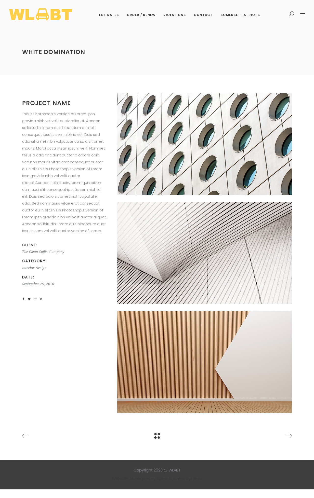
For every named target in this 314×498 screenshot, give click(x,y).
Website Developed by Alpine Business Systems (157, 479)
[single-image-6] (204, 362)
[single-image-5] (204, 253)
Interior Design (34, 268)
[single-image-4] (204, 144)
